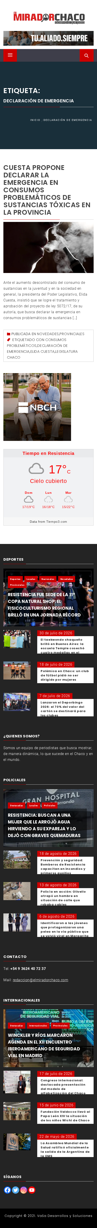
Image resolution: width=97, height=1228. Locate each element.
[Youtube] (31, 1190)
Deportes (15, 579)
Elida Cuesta (42, 351)
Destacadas (16, 805)
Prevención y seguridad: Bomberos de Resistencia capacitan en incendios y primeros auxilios (63, 866)
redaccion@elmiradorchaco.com (40, 980)
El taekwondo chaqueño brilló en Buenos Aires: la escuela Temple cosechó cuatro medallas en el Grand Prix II (62, 648)
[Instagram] (23, 1190)
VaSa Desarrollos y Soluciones (64, 1216)
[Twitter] (15, 1190)
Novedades (48, 333)
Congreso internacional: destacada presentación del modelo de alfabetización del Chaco (63, 1086)
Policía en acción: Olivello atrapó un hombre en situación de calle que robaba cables (63, 898)
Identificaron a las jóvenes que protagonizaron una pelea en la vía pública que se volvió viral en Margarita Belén (65, 931)
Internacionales (38, 1025)
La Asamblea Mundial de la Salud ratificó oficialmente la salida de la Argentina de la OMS (65, 1149)
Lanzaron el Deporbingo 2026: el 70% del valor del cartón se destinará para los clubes (63, 709)
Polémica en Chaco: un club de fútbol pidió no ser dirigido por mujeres (65, 675)
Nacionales (48, 579)
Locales (31, 579)
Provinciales (72, 333)
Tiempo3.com (56, 521)
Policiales (49, 805)
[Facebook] (7, 1190)
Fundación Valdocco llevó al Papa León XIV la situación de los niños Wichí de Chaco (65, 1116)
